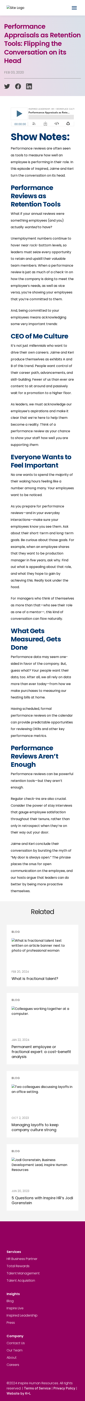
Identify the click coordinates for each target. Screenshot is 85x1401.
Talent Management (23, 1273)
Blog (10, 1301)
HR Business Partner (22, 1258)
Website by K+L (19, 1393)
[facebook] (18, 86)
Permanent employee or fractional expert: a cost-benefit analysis (41, 1051)
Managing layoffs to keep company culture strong (35, 1127)
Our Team (14, 1350)
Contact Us (16, 1343)
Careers (13, 1364)
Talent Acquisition (21, 1280)
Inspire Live (15, 1308)
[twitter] (7, 86)
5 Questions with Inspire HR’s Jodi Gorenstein (42, 1200)
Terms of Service (37, 1388)
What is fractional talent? (35, 978)
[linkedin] (29, 86)
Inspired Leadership (22, 1315)
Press (11, 1322)
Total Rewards (18, 1266)
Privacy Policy (64, 1388)
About (12, 1357)
